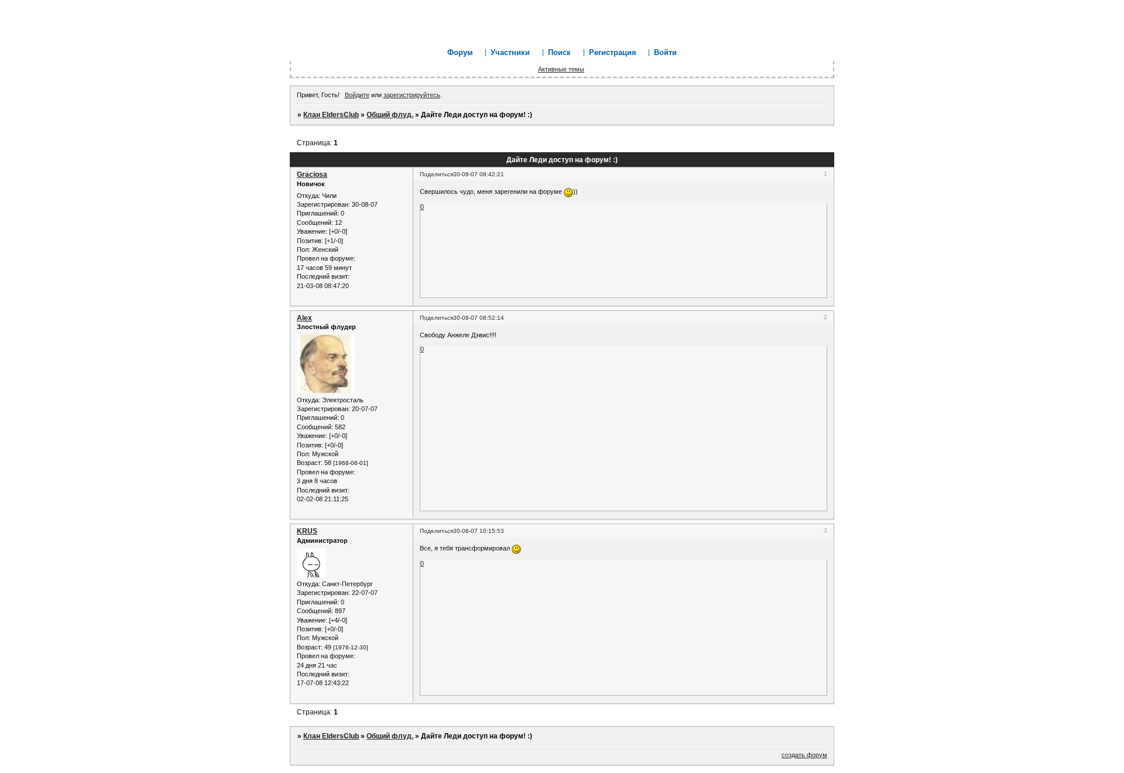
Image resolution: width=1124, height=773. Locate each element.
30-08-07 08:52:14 (478, 317)
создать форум (804, 754)
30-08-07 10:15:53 (478, 531)
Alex (304, 318)
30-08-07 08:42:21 (478, 174)
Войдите (357, 94)
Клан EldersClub (331, 115)
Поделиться (436, 174)
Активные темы (561, 69)
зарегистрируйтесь (411, 94)
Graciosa (312, 174)
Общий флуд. (389, 115)
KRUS (307, 531)
